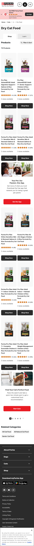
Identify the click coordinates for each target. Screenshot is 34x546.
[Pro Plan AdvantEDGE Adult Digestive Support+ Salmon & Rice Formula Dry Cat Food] (9, 65)
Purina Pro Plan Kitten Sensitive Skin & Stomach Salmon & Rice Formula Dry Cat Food (9, 239)
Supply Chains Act (8, 526)
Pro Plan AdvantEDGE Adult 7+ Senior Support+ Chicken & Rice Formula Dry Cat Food (24, 85)
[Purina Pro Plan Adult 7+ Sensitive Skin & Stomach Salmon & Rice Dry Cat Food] (9, 122)
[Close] (1, 14)
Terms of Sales (6, 511)
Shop (6, 471)
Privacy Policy (6, 504)
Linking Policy (6, 515)
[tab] (9, 36)
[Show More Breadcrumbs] (13, 22)
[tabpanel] (17, 241)
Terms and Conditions (9, 496)
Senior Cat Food (8, 436)
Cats (8, 22)
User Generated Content (9, 522)
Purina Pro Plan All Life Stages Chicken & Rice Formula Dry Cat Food (24, 238)
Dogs (6, 457)
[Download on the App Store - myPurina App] (8, 483)
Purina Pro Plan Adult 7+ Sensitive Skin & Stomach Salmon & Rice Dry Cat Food (9, 140)
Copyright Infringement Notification (13, 519)
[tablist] (17, 35)
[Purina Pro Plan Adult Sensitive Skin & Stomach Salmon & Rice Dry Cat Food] (25, 122)
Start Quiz (17, 409)
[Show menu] (30, 4)
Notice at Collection (8, 500)
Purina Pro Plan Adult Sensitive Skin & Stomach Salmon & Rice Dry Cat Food (25, 140)
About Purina (9, 450)
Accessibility (6, 507)
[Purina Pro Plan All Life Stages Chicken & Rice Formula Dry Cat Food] (25, 219)
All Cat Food (6, 432)
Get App (29, 14)
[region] (17, 537)
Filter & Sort (27, 43)
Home (3, 22)
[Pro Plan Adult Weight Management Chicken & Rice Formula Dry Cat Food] (25, 329)
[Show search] (19, 4)
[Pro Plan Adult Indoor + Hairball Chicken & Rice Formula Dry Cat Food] (25, 274)
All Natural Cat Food (21, 432)
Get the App (17, 202)
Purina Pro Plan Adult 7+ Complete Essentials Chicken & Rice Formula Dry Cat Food (9, 348)
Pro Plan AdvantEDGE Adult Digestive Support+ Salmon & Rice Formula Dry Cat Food (8, 85)
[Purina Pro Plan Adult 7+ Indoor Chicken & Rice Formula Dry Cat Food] (9, 274)
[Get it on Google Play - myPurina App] (21, 483)
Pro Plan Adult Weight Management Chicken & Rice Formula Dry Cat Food (25, 348)
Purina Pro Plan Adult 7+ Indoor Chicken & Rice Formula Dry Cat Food (9, 292)
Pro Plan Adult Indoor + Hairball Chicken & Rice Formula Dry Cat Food (23, 293)
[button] (9, 105)
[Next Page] (23, 418)
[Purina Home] (9, 4)
